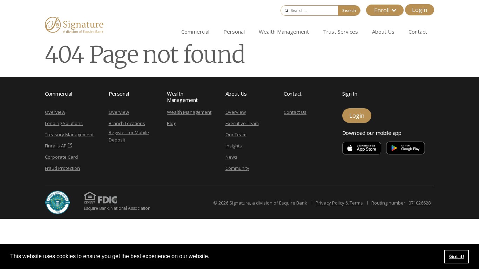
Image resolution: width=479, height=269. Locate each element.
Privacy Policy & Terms (339, 203)
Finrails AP (56, 146)
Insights (233, 146)
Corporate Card (61, 157)
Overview (55, 112)
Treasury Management (69, 134)
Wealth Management (189, 112)
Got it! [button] (456, 256)
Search (349, 10)
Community (237, 168)
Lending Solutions (64, 123)
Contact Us (295, 112)
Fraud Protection (62, 168)
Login (419, 10)
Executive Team (242, 123)
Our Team (236, 134)
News (231, 157)
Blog (171, 123)
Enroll (382, 10)
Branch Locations (127, 123)
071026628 (420, 203)
